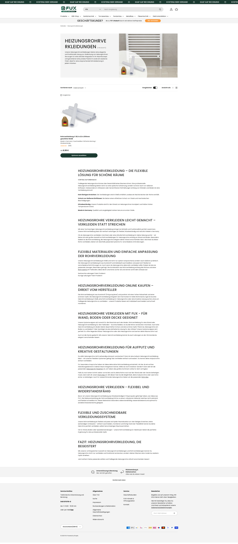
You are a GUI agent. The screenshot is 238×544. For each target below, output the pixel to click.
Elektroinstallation (159, 16)
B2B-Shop (75, 16)
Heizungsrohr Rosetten (94, 369)
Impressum (97, 502)
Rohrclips (101, 375)
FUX (66, 535)
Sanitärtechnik (88, 16)
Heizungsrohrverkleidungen (75, 26)
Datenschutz (97, 516)
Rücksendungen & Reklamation (104, 506)
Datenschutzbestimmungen (161, 507)
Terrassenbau (103, 16)
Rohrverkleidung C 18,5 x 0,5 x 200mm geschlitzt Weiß (75, 137)
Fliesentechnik (143, 16)
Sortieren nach (66, 88)
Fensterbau (117, 16)
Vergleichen (147, 88)
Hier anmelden (153, 21)
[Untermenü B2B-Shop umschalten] (80, 16)
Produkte (63, 16)
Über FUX (96, 495)
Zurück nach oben (119, 480)
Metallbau (129, 16)
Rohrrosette (82, 270)
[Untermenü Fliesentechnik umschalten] (150, 16)
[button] (176, 9)
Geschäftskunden (129, 495)
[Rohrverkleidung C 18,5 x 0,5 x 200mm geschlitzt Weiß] (79, 115)
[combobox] (123, 9)
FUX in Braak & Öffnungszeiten (129, 500)
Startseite (63, 26)
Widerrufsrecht (98, 519)
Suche (95, 499)
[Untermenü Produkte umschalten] (68, 16)
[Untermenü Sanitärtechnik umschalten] (95, 16)
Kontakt (126, 505)
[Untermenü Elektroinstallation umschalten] (167, 16)
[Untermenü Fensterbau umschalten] (123, 16)
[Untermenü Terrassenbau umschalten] (110, 16)
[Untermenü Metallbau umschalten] (135, 16)
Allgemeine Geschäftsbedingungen (101, 511)
